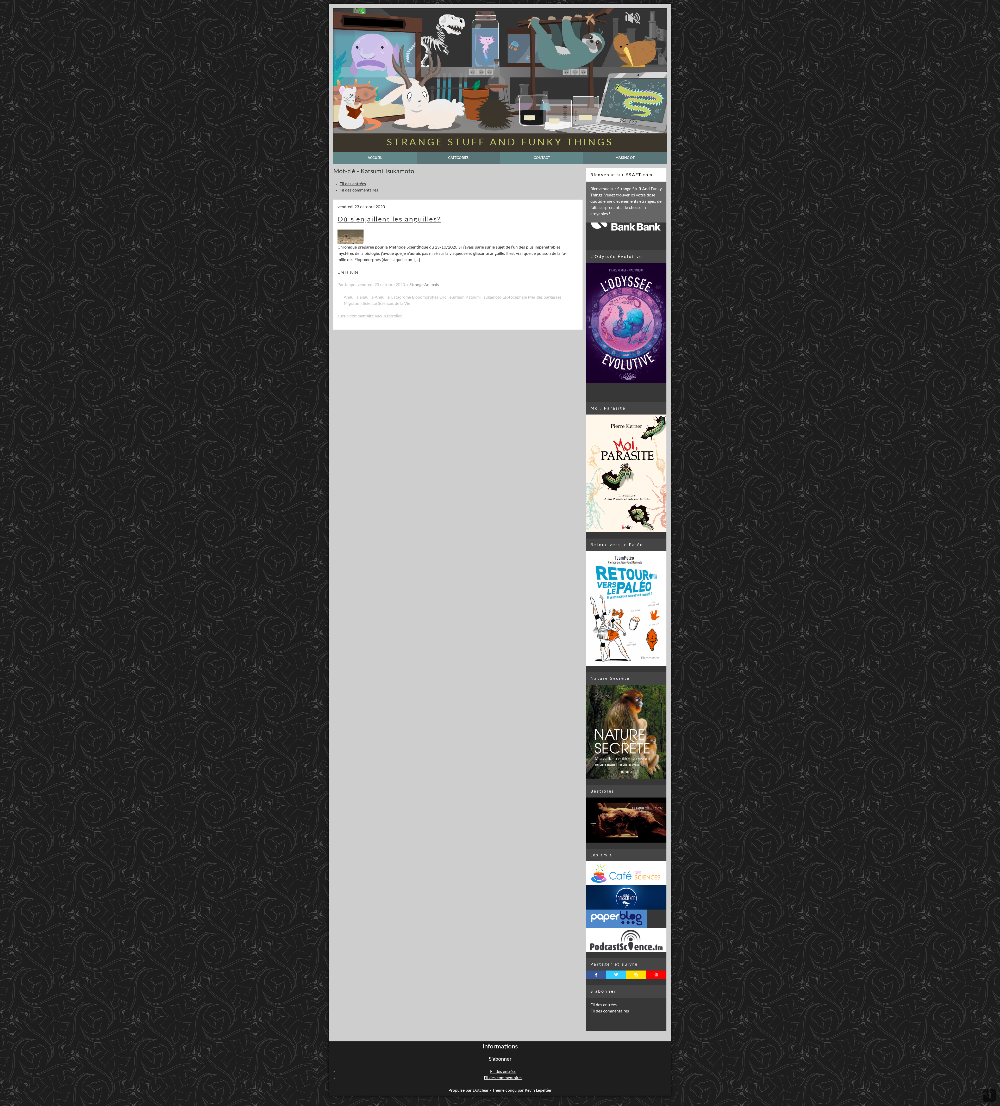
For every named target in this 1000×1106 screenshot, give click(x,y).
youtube (656, 975)
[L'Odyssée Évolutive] (626, 323)
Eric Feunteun (452, 297)
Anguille (382, 297)
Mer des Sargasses (544, 297)
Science (370, 303)
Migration (353, 303)
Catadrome (401, 297)
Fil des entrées (353, 184)
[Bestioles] (626, 820)
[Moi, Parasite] (626, 473)
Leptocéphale (515, 297)
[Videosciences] (626, 940)
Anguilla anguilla (359, 297)
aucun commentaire (356, 316)
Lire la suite (348, 272)
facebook (596, 975)
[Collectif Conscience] (626, 897)
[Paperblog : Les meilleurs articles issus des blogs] (626, 919)
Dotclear (481, 1090)
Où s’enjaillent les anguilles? (389, 219)
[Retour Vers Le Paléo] (626, 608)
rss (636, 975)
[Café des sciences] (626, 873)
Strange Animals (424, 285)
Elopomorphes (425, 297)
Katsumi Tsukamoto (484, 297)
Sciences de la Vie (394, 303)
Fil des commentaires (359, 190)
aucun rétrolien (389, 316)
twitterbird (616, 975)
